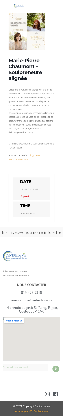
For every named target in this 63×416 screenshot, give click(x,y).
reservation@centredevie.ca (31, 300)
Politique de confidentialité (16, 276)
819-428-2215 (31, 292)
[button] (58, 6)
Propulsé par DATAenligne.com (31, 411)
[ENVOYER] (55, 369)
